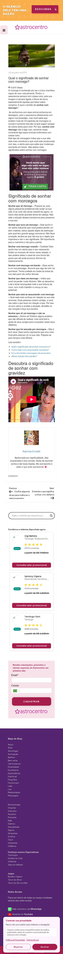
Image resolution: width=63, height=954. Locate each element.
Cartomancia (14, 764)
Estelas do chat (15, 858)
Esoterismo (13, 770)
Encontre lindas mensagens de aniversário (31, 353)
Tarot (10, 840)
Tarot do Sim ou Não (18, 883)
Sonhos (13, 476)
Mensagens (13, 795)
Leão (10, 786)
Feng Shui (12, 779)
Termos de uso (32, 940)
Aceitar (45, 947)
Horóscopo (13, 783)
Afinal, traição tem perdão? (24, 356)
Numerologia (14, 804)
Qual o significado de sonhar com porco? (31, 347)
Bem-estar (13, 760)
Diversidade (13, 767)
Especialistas (14, 773)
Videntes (12, 861)
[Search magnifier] (51, 516)
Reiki (10, 820)
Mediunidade (14, 792)
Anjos (10, 744)
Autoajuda (13, 754)
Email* (14, 675)
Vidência (12, 846)
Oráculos (12, 811)
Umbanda (12, 843)
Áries (10, 748)
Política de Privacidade (15, 940)
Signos (11, 830)
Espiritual (12, 776)
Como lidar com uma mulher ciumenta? (30, 350)
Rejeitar (18, 947)
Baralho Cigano (15, 876)
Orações (12, 808)
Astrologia (13, 751)
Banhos (11, 757)
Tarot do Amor (15, 880)
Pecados (12, 814)
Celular (15, 685)
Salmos (11, 824)
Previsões (12, 817)
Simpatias (13, 833)
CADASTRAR (31, 701)
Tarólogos (13, 855)
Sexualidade (13, 827)
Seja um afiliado (15, 864)
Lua (9, 789)
